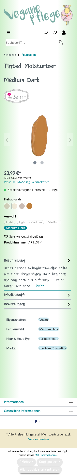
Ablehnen (26, 462)
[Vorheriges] (7, 139)
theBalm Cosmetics (52, 348)
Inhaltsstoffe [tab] (14, 295)
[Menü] (8, 32)
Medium (53, 222)
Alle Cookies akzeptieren (40, 470)
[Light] (7, 206)
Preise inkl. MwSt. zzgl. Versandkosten (26, 182)
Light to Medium (30, 222)
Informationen (14, 402)
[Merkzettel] (54, 32)
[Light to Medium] (14, 206)
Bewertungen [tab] (14, 304)
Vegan (43, 319)
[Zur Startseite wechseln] (38, 15)
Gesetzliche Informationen (22, 410)
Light (9, 222)
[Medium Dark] (29, 206)
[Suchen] (61, 42)
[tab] (37, 273)
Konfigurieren (49, 462)
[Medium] (22, 206)
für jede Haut (48, 338)
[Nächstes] (70, 139)
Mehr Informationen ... (46, 454)
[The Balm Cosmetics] (16, 96)
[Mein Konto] (63, 32)
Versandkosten (38, 439)
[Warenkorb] (70, 31)
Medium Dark (15, 228)
